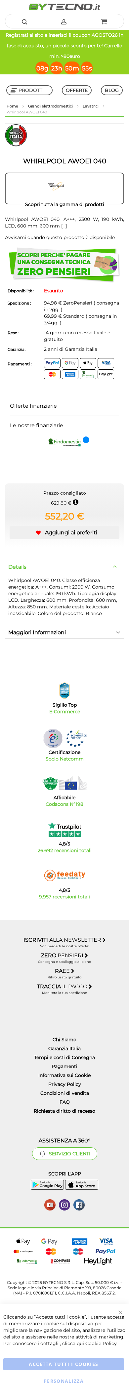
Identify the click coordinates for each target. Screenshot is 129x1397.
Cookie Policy (101, 1343)
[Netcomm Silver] (52, 738)
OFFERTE (77, 90)
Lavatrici (91, 106)
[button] (64, 532)
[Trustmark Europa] (76, 738)
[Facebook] (79, 1204)
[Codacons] (64, 783)
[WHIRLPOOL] (64, 188)
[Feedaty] (64, 875)
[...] (63, 226)
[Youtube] (50, 1204)
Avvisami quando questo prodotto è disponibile (60, 237)
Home (13, 106)
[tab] (64, 567)
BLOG (112, 90)
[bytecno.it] (64, 7)
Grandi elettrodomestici (51, 106)
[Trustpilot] (65, 829)
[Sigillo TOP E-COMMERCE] (64, 690)
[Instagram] (64, 1204)
